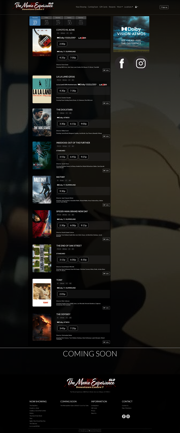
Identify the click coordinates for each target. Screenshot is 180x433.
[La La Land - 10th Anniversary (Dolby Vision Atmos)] (42, 89)
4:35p (62, 57)
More (119, 7)
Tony (31, 418)
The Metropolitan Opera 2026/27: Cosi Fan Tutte (74, 405)
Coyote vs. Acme (34, 408)
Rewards (112, 7)
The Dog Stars (34, 405)
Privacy (93, 410)
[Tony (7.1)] (42, 292)
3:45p (62, 328)
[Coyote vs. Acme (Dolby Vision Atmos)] (42, 42)
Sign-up (164, 7)
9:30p (62, 191)
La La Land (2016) (34, 426)
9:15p (84, 225)
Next (109, 21)
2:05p (62, 294)
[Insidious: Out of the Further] (42, 155)
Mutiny (32, 413)
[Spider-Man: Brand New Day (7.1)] (42, 224)
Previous (30, 21)
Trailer (107, 70)
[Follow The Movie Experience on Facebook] (124, 416)
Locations (128, 7)
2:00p (62, 43)
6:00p (73, 225)
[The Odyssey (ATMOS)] (42, 327)
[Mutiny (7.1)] (42, 190)
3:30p (62, 123)
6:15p (73, 123)
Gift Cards (103, 7)
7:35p (73, 328)
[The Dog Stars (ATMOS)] (42, 122)
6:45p (73, 156)
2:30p (62, 225)
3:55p (62, 156)
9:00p (84, 123)
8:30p (84, 259)
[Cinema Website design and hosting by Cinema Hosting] (90, 430)
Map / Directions (126, 408)
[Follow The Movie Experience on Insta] (128, 416)
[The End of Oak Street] (42, 258)
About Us (93, 413)
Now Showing (81, 7)
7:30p (73, 90)
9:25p (84, 156)
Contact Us (125, 405)
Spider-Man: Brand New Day (37, 421)
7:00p (73, 57)
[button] (137, 7)
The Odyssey (33, 423)
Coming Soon (93, 7)
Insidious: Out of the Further (38, 410)
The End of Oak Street (36, 416)
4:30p (62, 90)
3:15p (62, 259)
